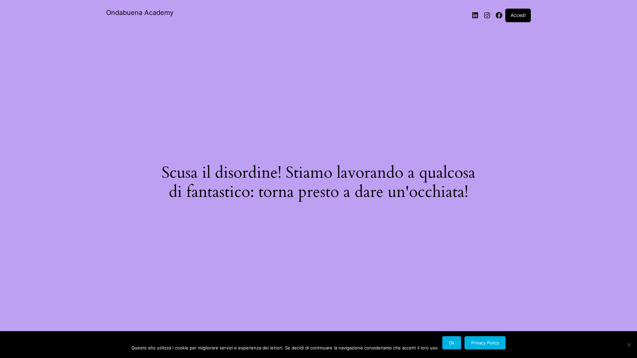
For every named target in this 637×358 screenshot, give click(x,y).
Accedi (518, 15)
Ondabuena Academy (140, 13)
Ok (452, 342)
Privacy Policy (485, 342)
